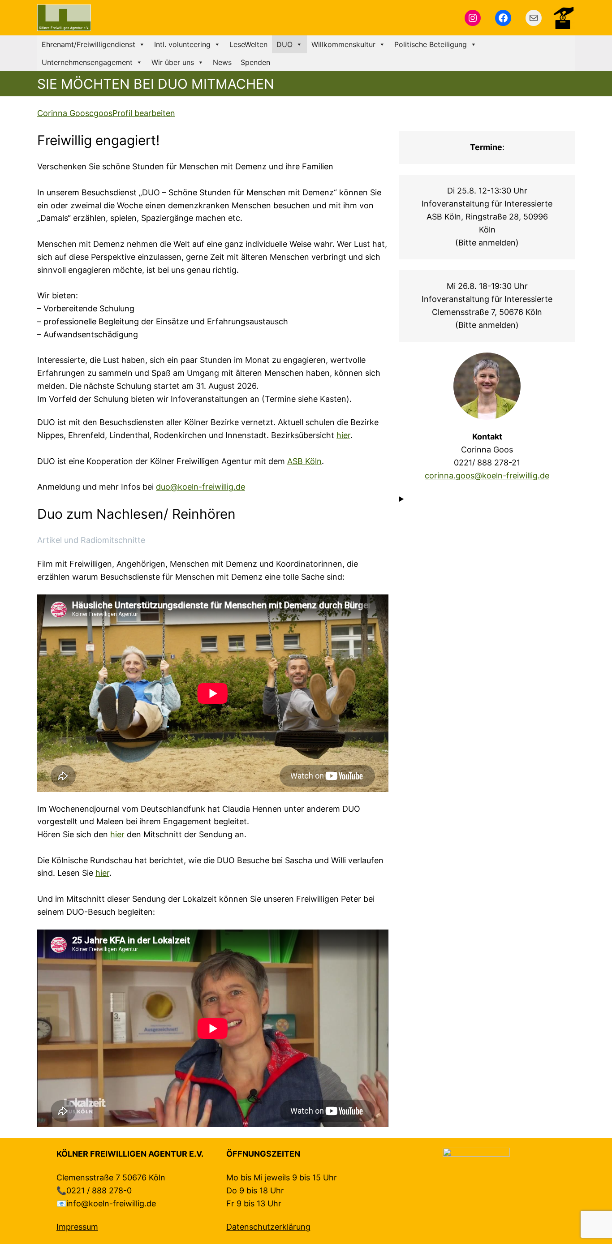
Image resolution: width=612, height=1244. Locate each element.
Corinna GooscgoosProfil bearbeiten (106, 113)
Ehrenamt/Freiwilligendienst (88, 44)
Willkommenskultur (343, 44)
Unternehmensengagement (87, 62)
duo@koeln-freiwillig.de (200, 486)
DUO (284, 44)
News (222, 62)
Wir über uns (172, 62)
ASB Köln (304, 461)
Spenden (255, 62)
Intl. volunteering (182, 44)
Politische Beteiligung (430, 44)
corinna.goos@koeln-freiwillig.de (487, 475)
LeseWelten (248, 44)
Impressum (77, 1226)
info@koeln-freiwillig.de (111, 1203)
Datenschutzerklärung (268, 1226)
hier (343, 435)
